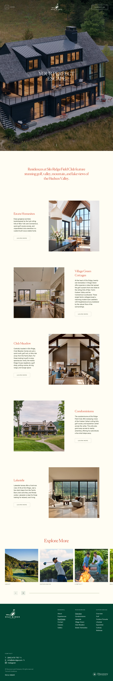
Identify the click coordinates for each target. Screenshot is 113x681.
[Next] (23, 593)
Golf (97, 616)
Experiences (62, 616)
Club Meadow (80, 625)
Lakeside (78, 619)
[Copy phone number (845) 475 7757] (21, 657)
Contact (60, 622)
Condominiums (80, 616)
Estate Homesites (81, 628)
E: (13, 660)
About (60, 614)
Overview (99, 614)
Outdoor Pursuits (102, 619)
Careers (60, 625)
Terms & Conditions (11, 671)
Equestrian (99, 625)
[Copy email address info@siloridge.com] (24, 660)
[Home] (56, 7)
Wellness (99, 630)
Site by (7, 675)
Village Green (79, 622)
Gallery (60, 628)
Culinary (99, 628)
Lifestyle (99, 622)
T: (12, 657)
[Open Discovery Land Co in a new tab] (100, 674)
